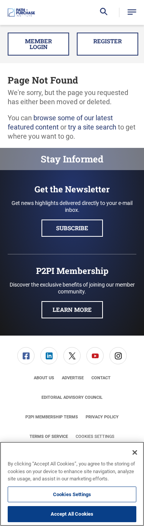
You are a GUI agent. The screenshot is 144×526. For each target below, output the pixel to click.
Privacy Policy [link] (102, 417)
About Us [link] (44, 377)
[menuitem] (26, 355)
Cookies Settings (95, 436)
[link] (26, 355)
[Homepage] (21, 12)
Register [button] (107, 41)
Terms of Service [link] (49, 436)
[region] (72, 484)
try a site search (92, 127)
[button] (132, 12)
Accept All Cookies (72, 514)
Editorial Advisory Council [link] (72, 397)
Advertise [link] (73, 377)
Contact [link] (101, 377)
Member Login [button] (38, 44)
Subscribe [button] (72, 228)
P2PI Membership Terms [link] (51, 417)
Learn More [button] (72, 309)
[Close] (134, 452)
